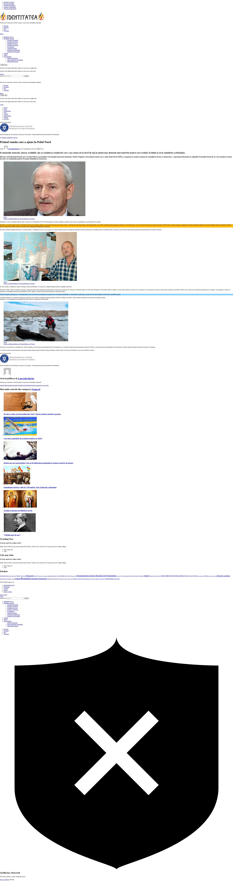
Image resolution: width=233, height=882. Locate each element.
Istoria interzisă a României (15, 60)
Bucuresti (30, 576)
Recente (6, 26)
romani (17, 578)
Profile (5, 107)
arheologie (14, 576)
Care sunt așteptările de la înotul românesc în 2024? (23, 438)
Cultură (6, 53)
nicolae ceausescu (212, 576)
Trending (6, 31)
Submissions (7, 111)
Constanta (45, 576)
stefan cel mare (77, 579)
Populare (6, 27)
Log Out (6, 119)
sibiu (72, 579)
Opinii (5, 55)
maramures (152, 576)
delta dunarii (73, 576)
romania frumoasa (39, 578)
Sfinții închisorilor (12, 58)
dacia (66, 576)
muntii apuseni (201, 576)
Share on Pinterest (9, 219)
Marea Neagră (158, 576)
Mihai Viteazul (189, 576)
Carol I (35, 576)
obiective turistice (223, 576)
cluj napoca (40, 576)
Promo (5, 590)
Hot (5, 29)
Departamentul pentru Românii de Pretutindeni (18, 385)
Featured (36, 389)
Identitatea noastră (9, 38)
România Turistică (9, 2)
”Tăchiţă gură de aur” (12, 535)
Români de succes (12, 43)
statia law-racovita (43, 385)
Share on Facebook (19, 219)
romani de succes (52, 579)
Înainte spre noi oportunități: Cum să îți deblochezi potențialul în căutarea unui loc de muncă (38, 463)
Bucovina (23, 576)
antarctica (2, 385)
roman (12, 578)
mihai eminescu (179, 576)
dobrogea (118, 576)
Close (1, 596)
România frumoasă (12, 40)
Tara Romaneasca (86, 579)
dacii (69, 576)
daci (63, 576)
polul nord (35, 385)
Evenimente (10, 47)
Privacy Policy (8, 592)
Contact (6, 588)
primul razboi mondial (5, 579)
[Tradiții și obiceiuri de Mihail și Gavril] (118, 499)
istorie (146, 576)
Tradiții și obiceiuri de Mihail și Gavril (18, 511)
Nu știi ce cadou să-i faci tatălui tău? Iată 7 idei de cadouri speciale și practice (32, 414)
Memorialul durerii (12, 61)
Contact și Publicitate (10, 7)
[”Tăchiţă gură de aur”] (118, 522)
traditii (97, 579)
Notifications (7, 116)
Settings (6, 117)
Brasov (19, 576)
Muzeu (206, 576)
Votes (5, 112)
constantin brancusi (52, 576)
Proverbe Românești (9, 5)
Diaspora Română (9, 4)
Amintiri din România (13, 52)
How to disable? (4, 879)
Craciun (59, 576)
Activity (6, 114)
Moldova (195, 576)
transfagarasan (102, 578)
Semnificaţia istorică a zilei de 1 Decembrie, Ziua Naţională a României (30, 487)
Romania (25, 578)
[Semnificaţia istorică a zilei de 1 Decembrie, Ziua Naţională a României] (118, 475)
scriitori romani (67, 578)
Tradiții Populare (12, 48)
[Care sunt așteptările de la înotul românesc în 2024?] (118, 426)
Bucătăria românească (13, 50)
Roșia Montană (60, 578)
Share (5, 217)
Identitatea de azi (8, 37)
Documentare (7, 56)
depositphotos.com (9, 585)
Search (26, 76)
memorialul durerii (167, 576)
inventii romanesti (125, 576)
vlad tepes (117, 579)
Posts (5, 109)
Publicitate (7, 587)
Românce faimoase (12, 45)
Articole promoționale (10, 9)
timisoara (93, 578)
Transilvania (109, 579)
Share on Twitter (30, 219)
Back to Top (3, 595)
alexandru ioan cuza (5, 576)
